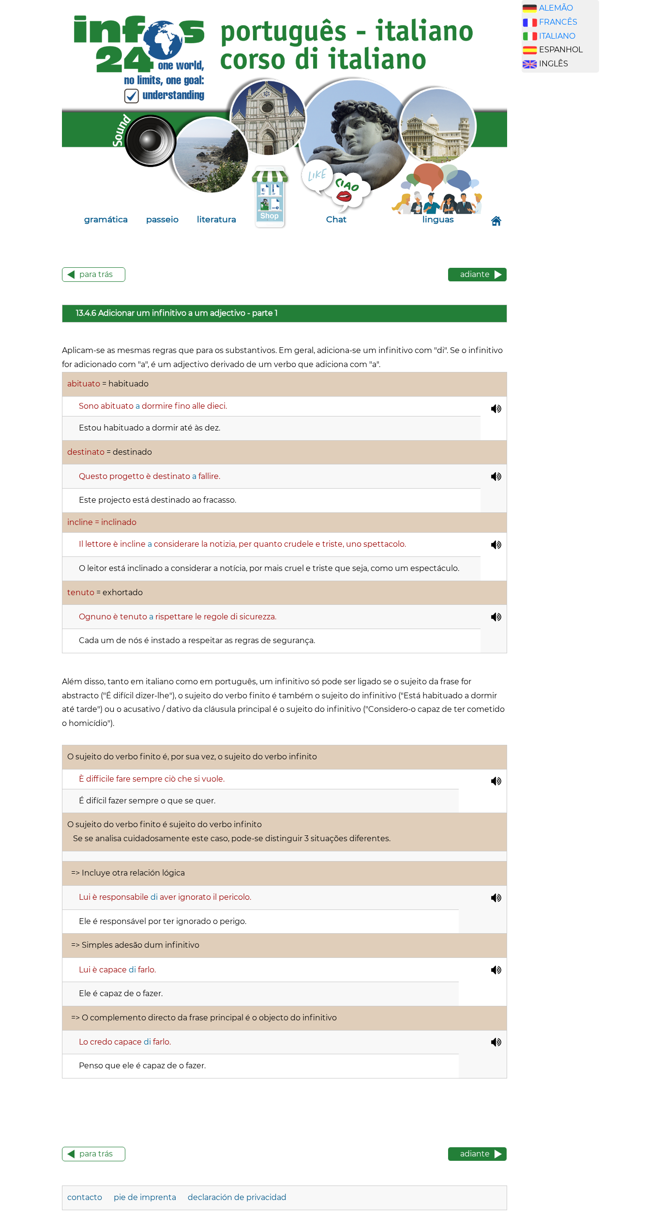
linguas (438, 219)
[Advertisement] (568, 232)
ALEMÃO (556, 8)
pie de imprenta (145, 1197)
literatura (216, 219)
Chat (336, 219)
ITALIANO (557, 36)
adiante (475, 274)
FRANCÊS (558, 22)
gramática (106, 219)
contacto (84, 1197)
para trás (96, 274)
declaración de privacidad (237, 1197)
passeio (162, 219)
